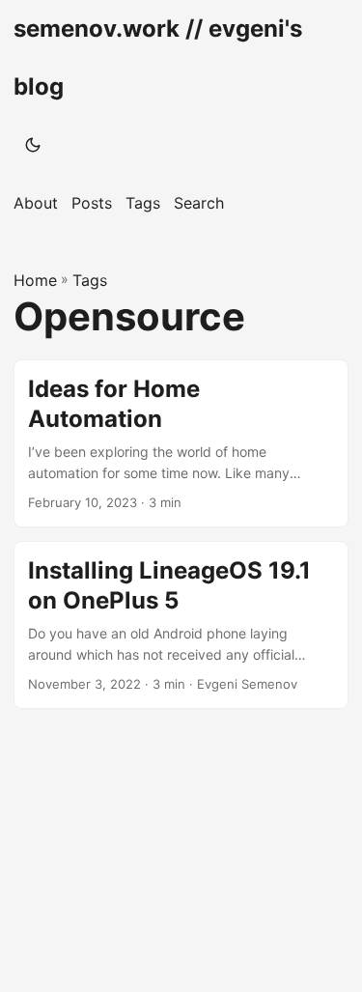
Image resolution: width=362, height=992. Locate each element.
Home (35, 280)
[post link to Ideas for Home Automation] (181, 443)
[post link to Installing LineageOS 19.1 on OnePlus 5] (181, 625)
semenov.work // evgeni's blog (158, 57)
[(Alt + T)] (32, 145)
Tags (89, 280)
